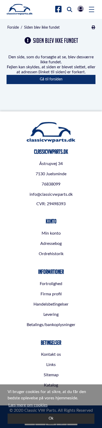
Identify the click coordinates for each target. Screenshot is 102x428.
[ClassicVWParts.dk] (20, 9)
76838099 (51, 184)
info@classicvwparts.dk (51, 194)
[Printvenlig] (93, 27)
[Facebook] (58, 9)
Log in (80, 9)
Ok (51, 418)
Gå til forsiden (51, 79)
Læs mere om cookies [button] (28, 405)
